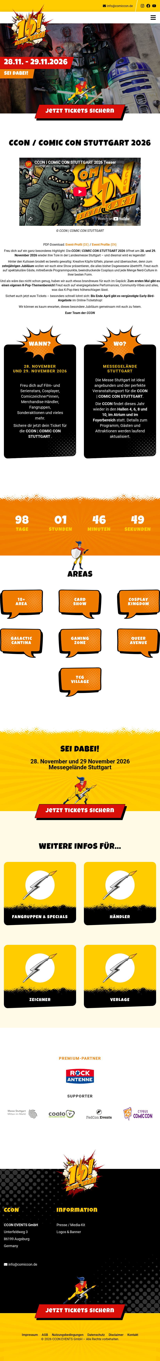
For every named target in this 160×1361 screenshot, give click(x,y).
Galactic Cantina (21, 641)
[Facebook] (148, 6)
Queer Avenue (138, 641)
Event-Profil (74, 244)
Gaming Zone (80, 641)
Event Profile (101, 244)
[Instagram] (142, 6)
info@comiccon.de (120, 6)
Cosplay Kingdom (138, 602)
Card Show (80, 602)
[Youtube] (154, 6)
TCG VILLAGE (80, 680)
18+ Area (21, 602)
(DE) (86, 244)
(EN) (114, 244)
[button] (155, 17)
